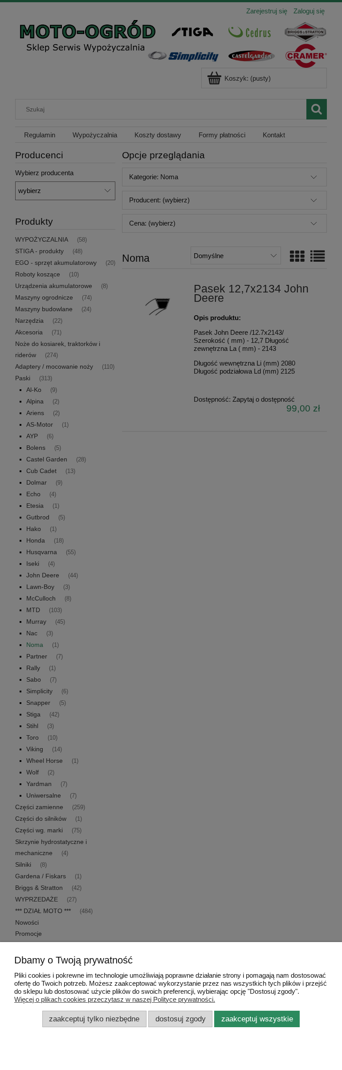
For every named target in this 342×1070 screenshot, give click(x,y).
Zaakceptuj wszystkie (257, 1018)
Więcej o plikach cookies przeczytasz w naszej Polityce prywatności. (114, 999)
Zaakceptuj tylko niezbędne (94, 1018)
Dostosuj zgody (180, 1018)
